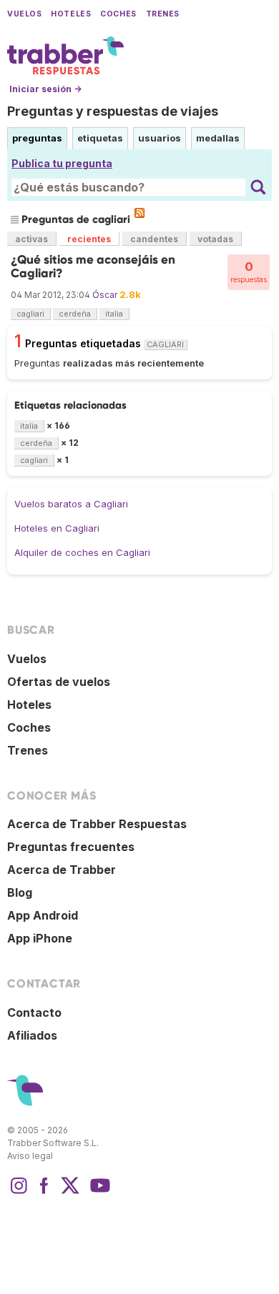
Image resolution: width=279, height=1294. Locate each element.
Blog (19, 892)
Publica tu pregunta (61, 163)
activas (31, 239)
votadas (215, 239)
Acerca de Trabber (61, 869)
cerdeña (75, 314)
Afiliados (32, 1035)
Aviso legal (30, 1155)
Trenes (163, 14)
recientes (89, 239)
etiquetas (100, 138)
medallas (218, 138)
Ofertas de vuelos (58, 682)
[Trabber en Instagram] (18, 1192)
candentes (154, 239)
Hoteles (71, 14)
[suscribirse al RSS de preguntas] (139, 213)
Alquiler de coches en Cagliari (82, 552)
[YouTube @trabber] (98, 1192)
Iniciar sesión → (45, 89)
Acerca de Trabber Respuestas (97, 824)
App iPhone (39, 938)
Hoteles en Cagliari (56, 528)
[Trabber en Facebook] (44, 1192)
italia (114, 314)
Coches (118, 14)
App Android (42, 915)
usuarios (159, 138)
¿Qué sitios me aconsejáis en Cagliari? (93, 266)
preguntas (37, 138)
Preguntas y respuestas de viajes (112, 111)
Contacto (34, 1012)
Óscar (104, 294)
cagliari (30, 314)
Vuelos (24, 14)
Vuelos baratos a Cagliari (71, 503)
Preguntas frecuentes (70, 847)
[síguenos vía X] (70, 1192)
